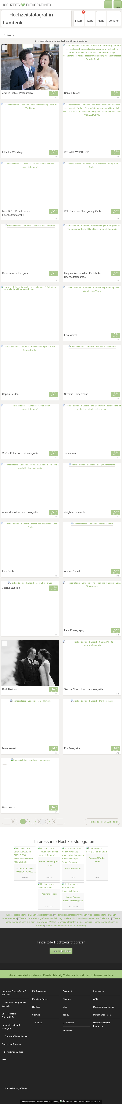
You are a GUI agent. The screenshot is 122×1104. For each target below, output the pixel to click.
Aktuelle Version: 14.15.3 (89, 1102)
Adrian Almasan (73, 868)
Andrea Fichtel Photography (17, 92)
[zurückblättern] (8, 67)
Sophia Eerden (10, 394)
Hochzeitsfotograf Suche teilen (103, 822)
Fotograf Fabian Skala (97, 860)
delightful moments (74, 512)
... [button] (42, 821)
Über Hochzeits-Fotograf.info (9, 1015)
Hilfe (4, 1059)
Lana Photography (74, 630)
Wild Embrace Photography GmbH (83, 211)
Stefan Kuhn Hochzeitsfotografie (20, 453)
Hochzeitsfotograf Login (15, 1088)
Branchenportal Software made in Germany (40, 1102)
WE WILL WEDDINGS (76, 152)
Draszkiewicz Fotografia (15, 273)
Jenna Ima (70, 453)
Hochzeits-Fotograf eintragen (11, 1027)
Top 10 (66, 1015)
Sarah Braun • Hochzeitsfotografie (73, 899)
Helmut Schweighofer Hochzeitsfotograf (49, 863)
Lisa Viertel (70, 335)
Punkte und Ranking (11, 1044)
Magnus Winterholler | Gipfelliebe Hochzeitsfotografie (82, 275)
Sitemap (36, 1015)
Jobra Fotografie (11, 587)
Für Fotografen (39, 991)
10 (50, 821)
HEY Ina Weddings (12, 152)
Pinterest (67, 999)
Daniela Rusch (72, 92)
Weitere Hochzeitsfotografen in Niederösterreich (29, 915)
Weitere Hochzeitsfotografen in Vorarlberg (66, 925)
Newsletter (68, 1030)
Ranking (36, 1007)
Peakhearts (8, 807)
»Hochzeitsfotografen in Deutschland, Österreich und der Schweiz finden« (61, 975)
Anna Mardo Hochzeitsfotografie (20, 512)
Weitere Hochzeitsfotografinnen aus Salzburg (40, 918)
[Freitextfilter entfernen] (108, 4)
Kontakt (38, 1022)
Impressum (98, 991)
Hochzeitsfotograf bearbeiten (101, 1024)
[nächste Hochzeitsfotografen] (59, 821)
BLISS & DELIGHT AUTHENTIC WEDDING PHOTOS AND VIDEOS (25, 870)
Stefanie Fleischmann (76, 394)
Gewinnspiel (68, 1022)
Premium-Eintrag (40, 999)
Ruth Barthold (9, 689)
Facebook (67, 991)
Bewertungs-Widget (13, 1052)
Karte (90, 20)
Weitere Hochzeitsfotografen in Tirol (66, 922)
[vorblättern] (51, 67)
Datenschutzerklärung (103, 1007)
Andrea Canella (72, 571)
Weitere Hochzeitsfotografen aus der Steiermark (87, 918)
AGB (95, 999)
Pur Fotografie (72, 748)
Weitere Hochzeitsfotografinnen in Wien (73, 915)
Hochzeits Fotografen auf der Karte (14, 993)
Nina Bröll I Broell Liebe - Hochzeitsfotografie (16, 213)
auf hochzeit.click (62, 951)
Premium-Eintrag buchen (16, 1036)
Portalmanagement (102, 1015)
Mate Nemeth (9, 748)
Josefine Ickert (49, 894)
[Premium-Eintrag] (116, 844)
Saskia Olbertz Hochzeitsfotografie (83, 689)
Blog (65, 1007)
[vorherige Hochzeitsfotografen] (7, 821)
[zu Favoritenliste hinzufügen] (4, 47)
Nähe (101, 20)
